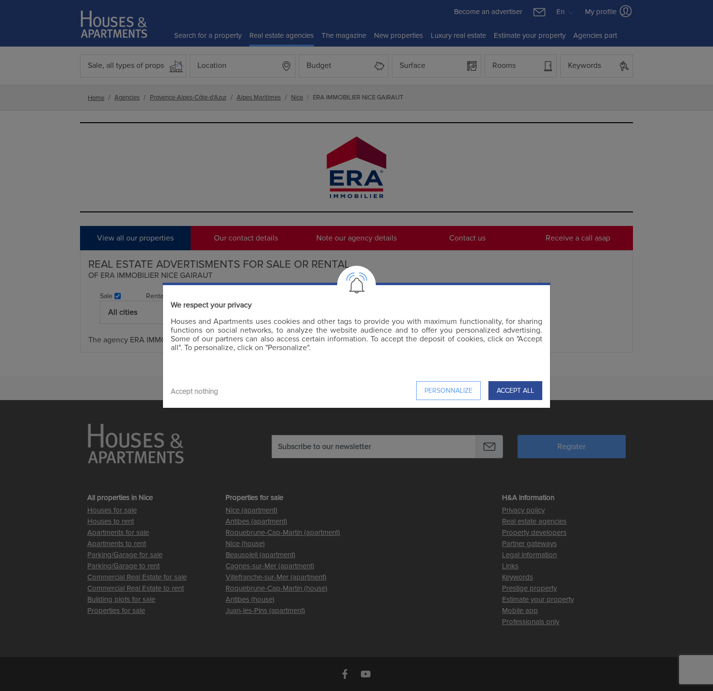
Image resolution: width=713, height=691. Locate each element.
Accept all (515, 390)
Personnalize (448, 390)
